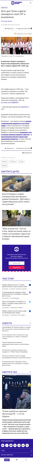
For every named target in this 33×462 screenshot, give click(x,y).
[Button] (9, 28)
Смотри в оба (9, 372)
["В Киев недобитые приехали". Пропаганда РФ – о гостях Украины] (16, 392)
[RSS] (23, 445)
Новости (4, 8)
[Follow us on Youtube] (11, 445)
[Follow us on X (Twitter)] (6, 445)
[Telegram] (16, 460)
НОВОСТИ (7, 323)
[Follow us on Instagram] (15, 445)
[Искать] (26, 460)
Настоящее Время (6, 21)
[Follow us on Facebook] (2, 445)
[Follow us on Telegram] (19, 445)
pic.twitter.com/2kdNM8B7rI (10, 102)
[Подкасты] (27, 445)
